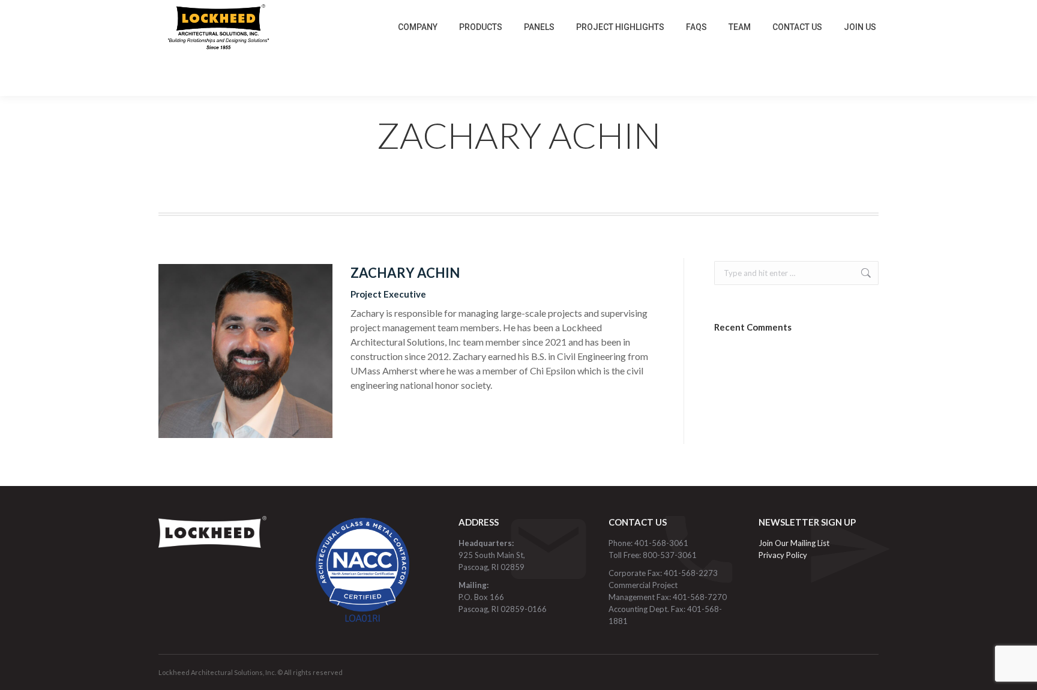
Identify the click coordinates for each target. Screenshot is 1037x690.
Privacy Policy (783, 555)
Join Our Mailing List (795, 543)
